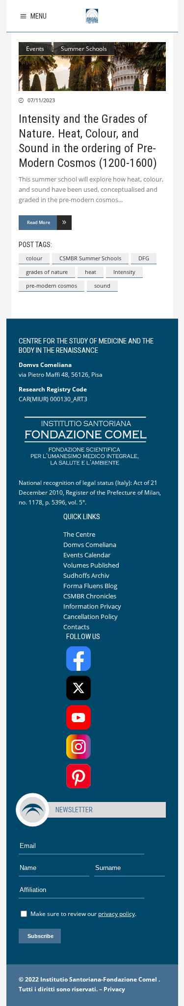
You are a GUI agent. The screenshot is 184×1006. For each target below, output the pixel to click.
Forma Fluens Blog (90, 585)
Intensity (124, 271)
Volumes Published (91, 565)
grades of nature (47, 271)
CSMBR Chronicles (89, 596)
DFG (143, 258)
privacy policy (116, 914)
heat (90, 271)
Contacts (76, 626)
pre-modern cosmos (51, 285)
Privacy (114, 989)
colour (34, 258)
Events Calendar (86, 554)
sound (102, 285)
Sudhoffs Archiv (86, 575)
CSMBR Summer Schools (90, 258)
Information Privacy (92, 606)
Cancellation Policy (90, 616)
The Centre (79, 534)
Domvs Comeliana (89, 544)
